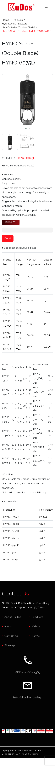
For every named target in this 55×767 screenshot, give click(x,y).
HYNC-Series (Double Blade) (18, 27)
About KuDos (12, 617)
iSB (16, 754)
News (8, 626)
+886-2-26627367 (28, 672)
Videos (36, 626)
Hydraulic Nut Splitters (14, 23)
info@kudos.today (27, 697)
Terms (36, 635)
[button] (26, 128)
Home (5, 19)
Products (18, 19)
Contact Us (11, 635)
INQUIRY (10, 222)
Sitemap (9, 645)
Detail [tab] (7, 238)
